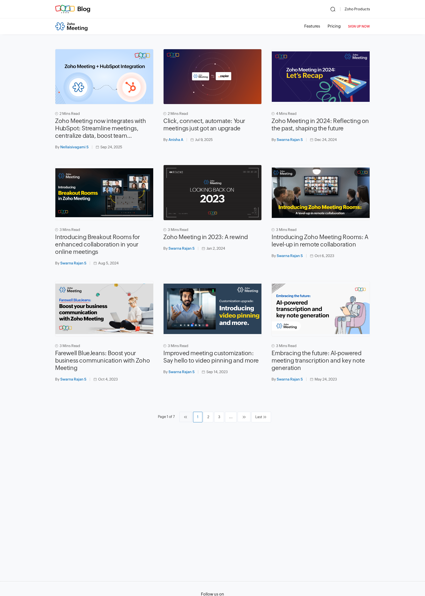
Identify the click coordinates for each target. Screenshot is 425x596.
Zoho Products (357, 9)
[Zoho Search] (333, 9)
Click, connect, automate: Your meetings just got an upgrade (204, 125)
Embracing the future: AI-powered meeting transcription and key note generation (318, 360)
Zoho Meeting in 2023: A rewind (205, 237)
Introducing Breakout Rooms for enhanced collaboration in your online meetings (97, 244)
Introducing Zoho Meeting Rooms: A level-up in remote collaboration (320, 241)
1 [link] (197, 417)
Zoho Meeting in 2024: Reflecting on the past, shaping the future (320, 125)
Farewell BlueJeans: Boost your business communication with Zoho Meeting (102, 360)
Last (258, 417)
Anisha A (175, 140)
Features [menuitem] (312, 26)
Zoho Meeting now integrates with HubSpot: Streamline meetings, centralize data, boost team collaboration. (100, 128)
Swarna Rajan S (290, 140)
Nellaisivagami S (74, 147)
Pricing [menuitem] (334, 26)
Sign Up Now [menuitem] (359, 26)
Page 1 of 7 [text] (166, 417)
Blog (84, 8)
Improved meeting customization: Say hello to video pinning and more (211, 357)
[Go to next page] (244, 417)
